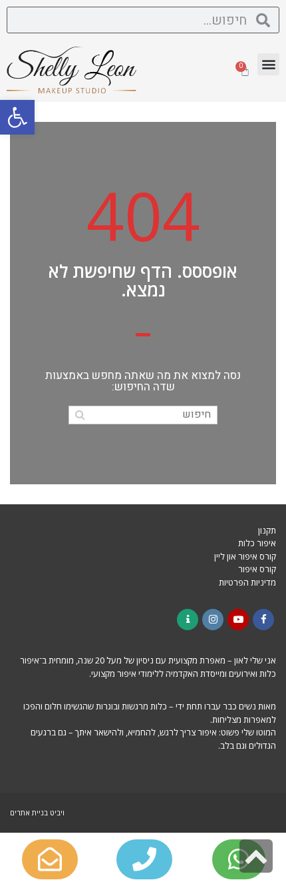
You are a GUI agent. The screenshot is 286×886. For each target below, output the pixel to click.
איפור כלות (257, 543)
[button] (17, 117)
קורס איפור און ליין (245, 556)
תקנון (267, 530)
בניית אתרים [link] (29, 812)
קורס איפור (257, 569)
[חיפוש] (80, 414)
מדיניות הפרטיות (247, 582)
